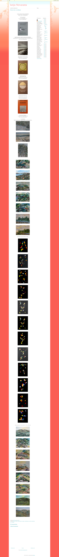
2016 (44, 49)
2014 (44, 51)
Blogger (34, 555)
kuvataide (23, 521)
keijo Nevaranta (18, 4)
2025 (44, 20)
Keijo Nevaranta (40, 21)
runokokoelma (33, 521)
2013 (44, 52)
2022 (44, 23)
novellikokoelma (27, 521)
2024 (44, 21)
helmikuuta (46, 39)
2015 (44, 50)
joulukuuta (46, 24)
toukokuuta (45, 35)
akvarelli (16, 521)
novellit (30, 521)
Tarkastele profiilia (39, 58)
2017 (44, 48)
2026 (44, 19)
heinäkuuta (46, 32)
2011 (44, 54)
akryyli (14, 521)
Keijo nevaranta (20, 521)
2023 (44, 22)
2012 (44, 53)
